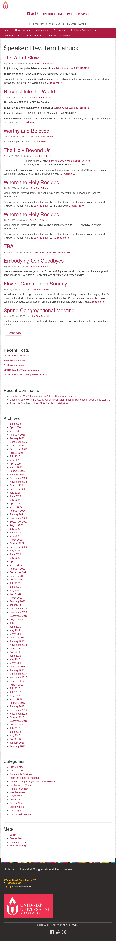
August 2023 (16, 525)
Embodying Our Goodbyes (34, 260)
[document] (58, 448)
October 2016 (17, 717)
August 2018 (16, 652)
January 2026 (17, 438)
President (15, 799)
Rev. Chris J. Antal (42, 252)
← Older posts (13, 333)
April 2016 (15, 739)
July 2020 (15, 583)
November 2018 (18, 645)
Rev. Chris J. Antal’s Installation (51, 403)
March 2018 (16, 663)
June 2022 (15, 554)
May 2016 (15, 735)
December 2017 (18, 674)
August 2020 (16, 579)
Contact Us (82, 14)
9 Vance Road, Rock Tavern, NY (20, 880)
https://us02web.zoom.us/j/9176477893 (70, 161)
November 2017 (18, 677)
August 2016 (16, 724)
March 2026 (16, 431)
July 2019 (15, 623)
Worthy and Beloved (26, 130)
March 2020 (16, 597)
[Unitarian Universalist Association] (29, 906)
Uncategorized (17, 810)
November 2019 (18, 612)
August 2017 (16, 684)
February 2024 (17, 511)
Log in (13, 835)
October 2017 (17, 681)
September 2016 (18, 721)
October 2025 (17, 445)
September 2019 (18, 616)
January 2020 (17, 605)
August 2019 (16, 619)
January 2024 (17, 514)
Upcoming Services (20, 814)
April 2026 (15, 427)
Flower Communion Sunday (35, 283)
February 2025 (17, 471)
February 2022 (17, 568)
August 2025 (16, 453)
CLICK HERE (38, 141)
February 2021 (17, 576)
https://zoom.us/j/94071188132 (72, 68)
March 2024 (16, 507)
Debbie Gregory (18, 399)
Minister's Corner (19, 788)
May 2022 (15, 558)
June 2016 (15, 732)
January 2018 (17, 670)
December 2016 (18, 710)
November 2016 (18, 713)
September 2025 (18, 449)
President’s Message (14, 360)
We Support (11, 35)
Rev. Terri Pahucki (45, 63)
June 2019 (15, 626)
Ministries (41, 30)
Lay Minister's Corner (21, 785)
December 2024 (18, 478)
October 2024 (17, 485)
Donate (49, 35)
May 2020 (15, 590)
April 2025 (15, 463)
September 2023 (18, 521)
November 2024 (18, 482)
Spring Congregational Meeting (39, 310)
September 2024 (18, 489)
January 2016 (17, 742)
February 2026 (17, 434)
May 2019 (15, 630)
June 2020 (15, 587)
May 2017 (15, 695)
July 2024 (15, 492)
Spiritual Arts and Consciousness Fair (57, 396)
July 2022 (15, 550)
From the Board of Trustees (24, 778)
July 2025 (15, 456)
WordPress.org (18, 845)
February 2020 (17, 601)
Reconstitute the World (29, 91)
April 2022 (15, 561)
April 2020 (15, 594)
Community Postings (21, 774)
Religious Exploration (82, 30)
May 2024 (15, 500)
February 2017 (17, 703)
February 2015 (17, 746)
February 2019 (17, 637)
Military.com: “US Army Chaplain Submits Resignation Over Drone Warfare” (71, 399)
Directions (49, 14)
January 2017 (17, 706)
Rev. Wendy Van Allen (22, 396)
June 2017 (15, 692)
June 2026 (15, 424)
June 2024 (15, 496)
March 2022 (16, 565)
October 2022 (17, 543)
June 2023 (15, 532)
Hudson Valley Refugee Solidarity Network (32, 781)
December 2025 (18, 442)
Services (58, 30)
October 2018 (17, 648)
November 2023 (18, 518)
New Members (17, 792)
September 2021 (18, 572)
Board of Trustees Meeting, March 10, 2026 (26, 375)
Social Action (17, 807)
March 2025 (16, 467)
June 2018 (15, 655)
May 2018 (15, 659)
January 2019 (17, 641)
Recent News (17, 803)
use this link (40, 205)
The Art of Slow (21, 57)
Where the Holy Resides (31, 182)
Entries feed (16, 838)
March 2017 (16, 699)
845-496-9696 (14, 883)
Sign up (8, 886)
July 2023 (15, 529)
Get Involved (31, 35)
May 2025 (15, 460)
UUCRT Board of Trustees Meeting (21, 370)
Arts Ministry (16, 767)
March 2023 (16, 540)
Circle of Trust (17, 770)
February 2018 (17, 666)
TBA (9, 246)
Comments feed (18, 842)
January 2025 (17, 474)
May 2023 (15, 536)
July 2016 (15, 728)
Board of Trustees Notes (16, 355)
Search (69, 14)
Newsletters (16, 796)
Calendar (65, 35)
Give (60, 14)
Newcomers (21, 30)
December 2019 (18, 608)
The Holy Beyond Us (27, 150)
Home (7, 30)
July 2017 (15, 688)
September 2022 (18, 547)
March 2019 (16, 634)
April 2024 (15, 503)
